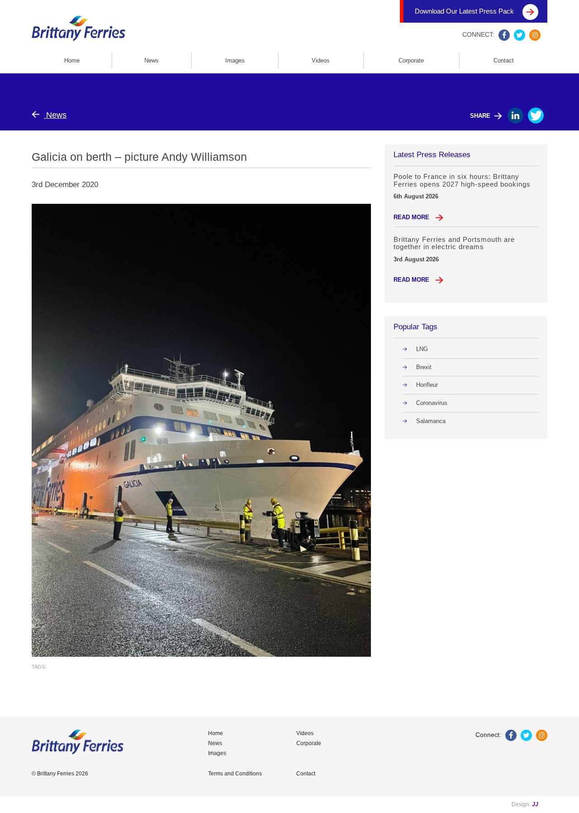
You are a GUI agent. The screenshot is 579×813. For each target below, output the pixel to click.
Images (235, 60)
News (151, 60)
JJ (535, 804)
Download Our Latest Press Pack (465, 11)
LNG (422, 349)
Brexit (424, 367)
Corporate (411, 60)
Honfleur (427, 384)
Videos (321, 60)
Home (72, 60)
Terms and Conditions (235, 773)
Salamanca (431, 421)
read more (412, 217)
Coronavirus (431, 402)
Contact (504, 60)
